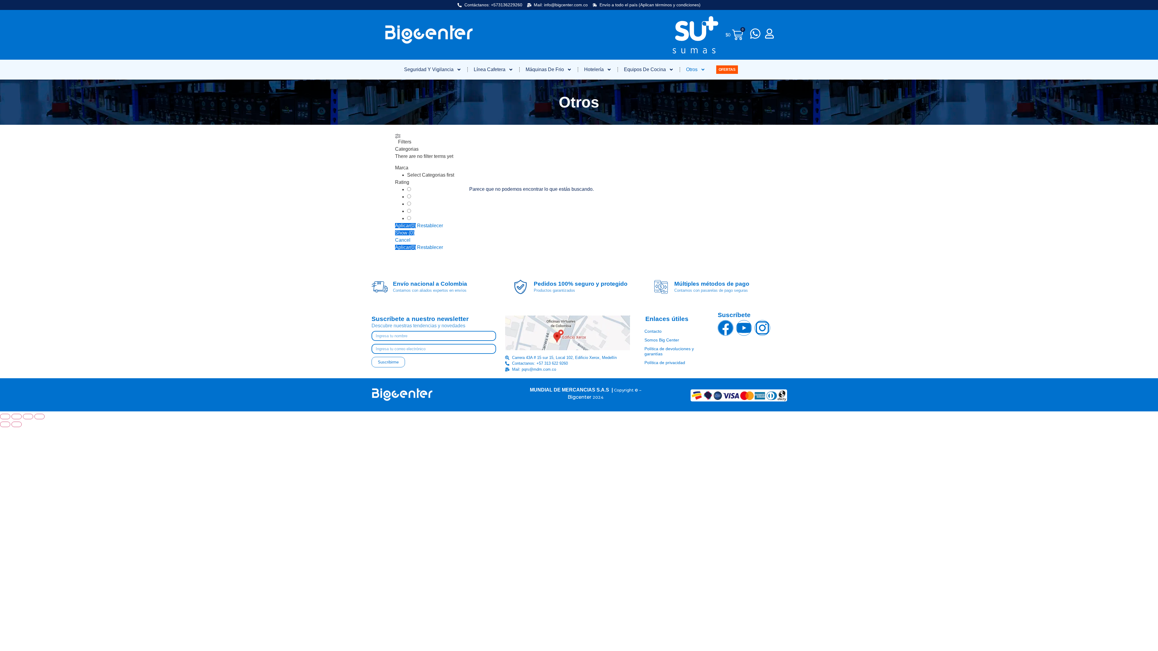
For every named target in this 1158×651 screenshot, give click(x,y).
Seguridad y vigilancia (429, 69)
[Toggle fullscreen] (16, 416)
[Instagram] (762, 328)
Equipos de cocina (645, 69)
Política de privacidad (664, 362)
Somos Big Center (661, 340)
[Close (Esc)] (39, 416)
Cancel (402, 240)
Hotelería (594, 69)
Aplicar (405, 225)
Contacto (653, 331)
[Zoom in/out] (5, 416)
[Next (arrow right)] (16, 424)
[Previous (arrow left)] (5, 424)
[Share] (28, 416)
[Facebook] (725, 328)
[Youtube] (744, 328)
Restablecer (430, 225)
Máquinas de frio (545, 69)
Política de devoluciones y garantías (669, 351)
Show (404, 232)
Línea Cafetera (489, 69)
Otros (692, 69)
